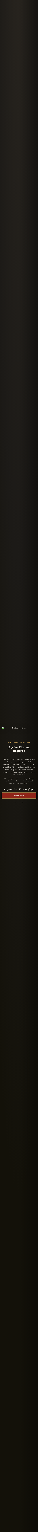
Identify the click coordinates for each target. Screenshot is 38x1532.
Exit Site (19, 802)
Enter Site (19, 795)
